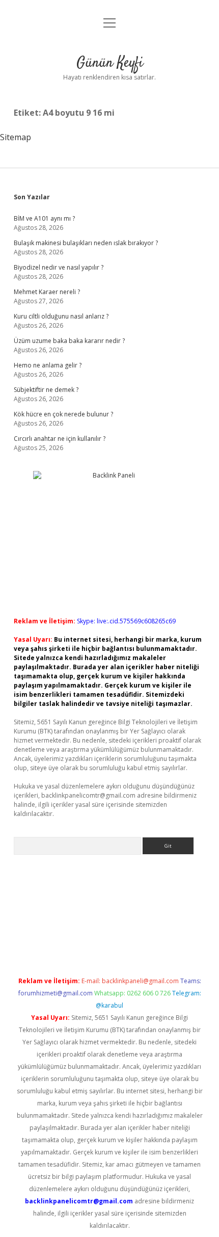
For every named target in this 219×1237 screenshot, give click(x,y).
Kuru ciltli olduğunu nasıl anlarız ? (61, 316)
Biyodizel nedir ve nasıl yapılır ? (58, 267)
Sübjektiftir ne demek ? (46, 389)
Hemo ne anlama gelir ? (47, 365)
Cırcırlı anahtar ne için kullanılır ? (59, 438)
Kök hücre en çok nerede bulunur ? (63, 414)
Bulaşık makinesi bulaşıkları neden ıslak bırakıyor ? (86, 243)
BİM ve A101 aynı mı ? (44, 218)
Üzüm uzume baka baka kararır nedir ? (69, 340)
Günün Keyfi (109, 63)
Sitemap (15, 137)
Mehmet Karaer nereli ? (47, 291)
